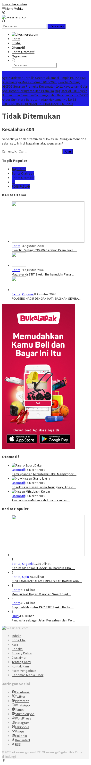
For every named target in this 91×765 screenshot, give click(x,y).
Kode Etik (18, 640)
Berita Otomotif (23, 178)
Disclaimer (19, 657)
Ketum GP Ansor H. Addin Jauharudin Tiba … (43, 568)
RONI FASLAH (21, 186)
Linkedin (21, 736)
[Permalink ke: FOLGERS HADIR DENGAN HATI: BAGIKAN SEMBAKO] (19, 290)
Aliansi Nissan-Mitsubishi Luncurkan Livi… (41, 500)
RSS (18, 744)
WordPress (23, 718)
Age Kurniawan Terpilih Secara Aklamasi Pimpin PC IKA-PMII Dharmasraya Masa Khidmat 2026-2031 (44, 80)
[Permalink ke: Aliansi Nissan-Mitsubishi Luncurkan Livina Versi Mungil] (31, 491)
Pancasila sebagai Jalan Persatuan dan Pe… (43, 620)
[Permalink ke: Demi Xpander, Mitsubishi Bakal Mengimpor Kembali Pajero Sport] (27, 465)
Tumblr (20, 709)
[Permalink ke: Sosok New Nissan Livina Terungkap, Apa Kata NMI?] (31, 478)
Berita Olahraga (23, 173)
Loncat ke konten (14, 4)
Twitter (20, 696)
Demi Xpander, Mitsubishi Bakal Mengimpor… (44, 474)
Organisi (28, 294)
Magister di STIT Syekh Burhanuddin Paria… (43, 274)
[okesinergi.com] (15, 17)
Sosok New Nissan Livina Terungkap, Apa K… (44, 487)
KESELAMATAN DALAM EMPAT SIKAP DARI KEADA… (47, 581)
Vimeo (19, 731)
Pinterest (22, 701)
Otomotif (18, 469)
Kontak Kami (21, 666)
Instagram (22, 722)
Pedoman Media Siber (27, 675)
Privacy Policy (22, 653)
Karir (15, 644)
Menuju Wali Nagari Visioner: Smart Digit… (41, 594)
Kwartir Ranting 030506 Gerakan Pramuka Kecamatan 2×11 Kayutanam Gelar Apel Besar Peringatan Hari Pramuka (45, 86)
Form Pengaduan (24, 670)
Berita (16, 246)
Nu (13, 182)
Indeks (16, 636)
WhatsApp (22, 705)
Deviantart (22, 740)
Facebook (22, 692)
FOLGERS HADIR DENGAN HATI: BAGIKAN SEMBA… (46, 298)
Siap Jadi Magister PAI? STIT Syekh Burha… (43, 607)
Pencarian (57, 26)
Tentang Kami (21, 662)
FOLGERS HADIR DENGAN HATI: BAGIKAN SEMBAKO (37, 104)
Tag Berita (19, 169)
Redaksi (17, 649)
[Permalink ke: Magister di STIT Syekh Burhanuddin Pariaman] (19, 265)
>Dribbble (22, 727)
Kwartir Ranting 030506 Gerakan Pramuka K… (44, 250)
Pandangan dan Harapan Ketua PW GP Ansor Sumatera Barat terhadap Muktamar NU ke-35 (45, 97)
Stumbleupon (24, 714)
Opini (26, 576)
